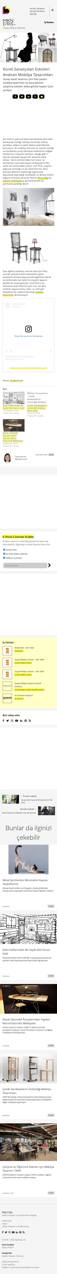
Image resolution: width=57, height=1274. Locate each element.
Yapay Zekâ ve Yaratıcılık (14, 27)
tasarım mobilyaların (13, 180)
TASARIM (51, 906)
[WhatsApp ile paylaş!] (35, 96)
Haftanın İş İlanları (14, 558)
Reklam (5, 1256)
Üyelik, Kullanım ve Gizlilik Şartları (15, 1226)
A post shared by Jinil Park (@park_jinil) (28, 368)
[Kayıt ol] (49, 564)
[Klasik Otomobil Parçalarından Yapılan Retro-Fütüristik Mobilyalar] (14, 425)
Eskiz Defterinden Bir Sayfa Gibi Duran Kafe (14, 406)
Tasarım (12, 1256)
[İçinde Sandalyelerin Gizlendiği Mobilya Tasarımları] (38, 398)
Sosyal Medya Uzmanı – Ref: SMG (29, 671)
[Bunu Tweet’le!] (22, 96)
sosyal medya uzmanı (23, 663)
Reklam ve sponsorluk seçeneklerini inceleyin (20, 1267)
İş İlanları (49, 22)
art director (19, 698)
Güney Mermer (21, 457)
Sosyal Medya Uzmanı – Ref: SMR (29, 659)
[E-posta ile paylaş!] (41, 96)
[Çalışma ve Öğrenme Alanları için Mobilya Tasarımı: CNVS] (28, 1141)
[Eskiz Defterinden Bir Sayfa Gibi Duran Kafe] (14, 398)
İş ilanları (8, 642)
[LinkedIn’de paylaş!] (28, 96)
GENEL (51, 455)
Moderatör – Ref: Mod (24, 647)
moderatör (19, 651)
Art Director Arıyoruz (24, 695)
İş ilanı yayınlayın (8, 1264)
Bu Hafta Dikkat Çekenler (17, 554)
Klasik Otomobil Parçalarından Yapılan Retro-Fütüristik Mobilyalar (13, 437)
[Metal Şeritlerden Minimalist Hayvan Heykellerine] (28, 859)
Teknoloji (19, 1256)
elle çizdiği (43, 177)
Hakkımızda (6, 1220)
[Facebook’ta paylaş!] (15, 96)
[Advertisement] (23, 119)
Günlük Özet (11, 550)
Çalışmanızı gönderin (10, 1261)
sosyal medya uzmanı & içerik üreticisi (29, 689)
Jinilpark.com (16, 380)
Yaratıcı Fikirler (8, 1247)
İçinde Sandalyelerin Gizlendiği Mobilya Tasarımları (37, 408)
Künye (4, 1223)
